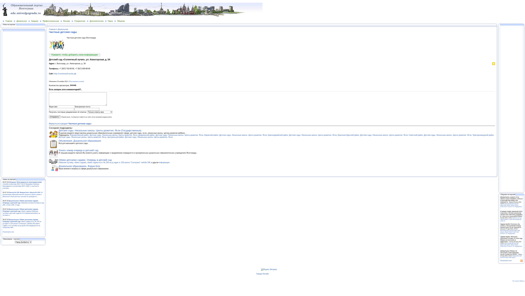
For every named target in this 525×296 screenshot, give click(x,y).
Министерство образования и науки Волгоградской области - (510, 219)
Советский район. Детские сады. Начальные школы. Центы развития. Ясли (440, 135)
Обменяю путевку (66, 162)
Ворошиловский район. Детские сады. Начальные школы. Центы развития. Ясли (103, 135)
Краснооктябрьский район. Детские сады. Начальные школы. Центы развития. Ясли (373, 135)
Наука (110, 21)
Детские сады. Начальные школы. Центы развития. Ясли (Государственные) (100, 130)
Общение (121, 21)
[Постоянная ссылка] (76, 81)
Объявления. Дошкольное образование (80, 141)
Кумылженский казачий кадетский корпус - (511, 256)
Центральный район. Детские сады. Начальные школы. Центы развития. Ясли (140, 137)
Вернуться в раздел (70, 123)
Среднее (34, 21)
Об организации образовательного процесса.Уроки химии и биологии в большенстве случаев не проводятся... (23, 194)
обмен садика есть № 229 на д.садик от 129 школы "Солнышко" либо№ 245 (118, 162)
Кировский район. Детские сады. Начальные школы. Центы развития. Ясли (235, 135)
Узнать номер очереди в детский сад (78, 150)
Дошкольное (22, 21)
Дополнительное (96, 21)
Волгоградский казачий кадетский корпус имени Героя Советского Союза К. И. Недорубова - (511, 206)
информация (164, 162)
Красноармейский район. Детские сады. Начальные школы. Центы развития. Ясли (302, 135)
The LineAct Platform (518, 281)
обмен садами (80, 162)
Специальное (79, 21)
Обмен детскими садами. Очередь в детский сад (85, 160)
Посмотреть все (8, 232)
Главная (8, 21)
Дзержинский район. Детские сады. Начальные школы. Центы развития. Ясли (170, 135)
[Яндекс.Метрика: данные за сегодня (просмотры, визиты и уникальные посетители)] (269, 269)
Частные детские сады (63, 32)
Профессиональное (51, 21)
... (185, 133)
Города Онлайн (262, 274)
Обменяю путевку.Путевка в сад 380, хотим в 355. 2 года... (23, 203)
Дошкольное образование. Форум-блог (79, 166)
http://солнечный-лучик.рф (65, 74)
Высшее (66, 21)
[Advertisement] (23, 104)
